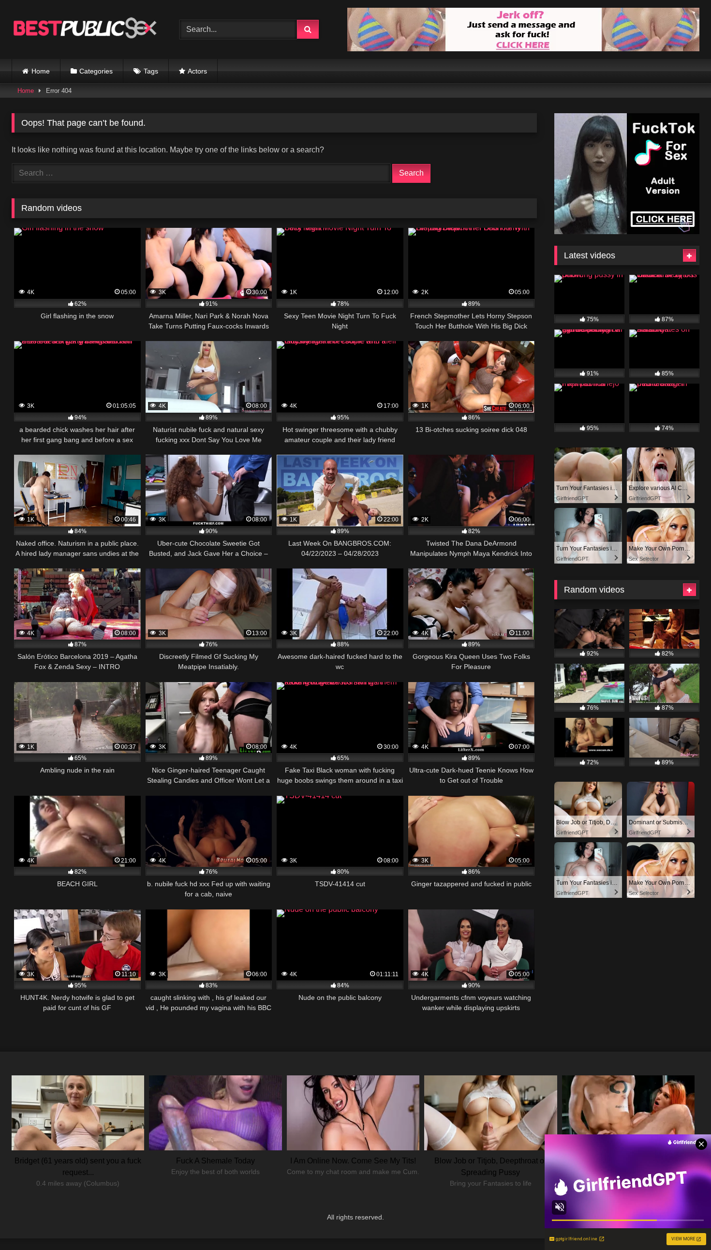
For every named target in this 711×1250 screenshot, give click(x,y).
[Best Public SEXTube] (84, 29)
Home (40, 71)
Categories (96, 71)
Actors (197, 71)
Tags (151, 71)
